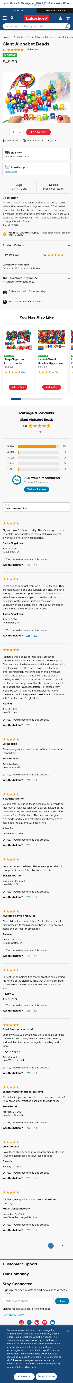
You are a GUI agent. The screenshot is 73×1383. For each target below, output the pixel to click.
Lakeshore (18, 10)
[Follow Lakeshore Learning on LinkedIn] (52, 1322)
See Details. (39, 5)
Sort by (8, 505)
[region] (36, 1354)
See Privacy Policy (13, 1315)
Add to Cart (38, 132)
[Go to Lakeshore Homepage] (36, 18)
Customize (24, 1376)
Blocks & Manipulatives (40, 37)
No (35, 565)
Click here (30, 1367)
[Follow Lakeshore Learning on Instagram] (21, 1322)
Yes (28, 565)
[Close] (67, 1331)
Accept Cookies (46, 1376)
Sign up (7, 1309)
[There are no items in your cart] (68, 18)
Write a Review (36, 489)
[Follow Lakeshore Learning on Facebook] (29, 1322)
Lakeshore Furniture (55, 10)
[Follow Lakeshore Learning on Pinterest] (37, 1322)
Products (18, 37)
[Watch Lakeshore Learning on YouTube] (45, 1322)
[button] (5, 18)
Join (62, 1301)
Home (6, 37)
